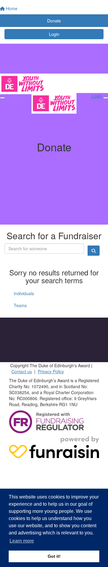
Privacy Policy (51, 371)
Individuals (24, 293)
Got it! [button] (54, 556)
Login (54, 34)
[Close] (105, 98)
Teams (20, 305)
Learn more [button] (22, 540)
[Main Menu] (2, 98)
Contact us (21, 371)
